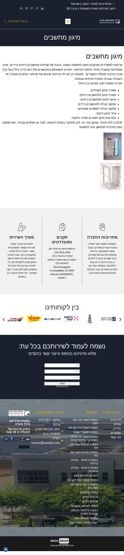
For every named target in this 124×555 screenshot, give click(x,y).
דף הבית (115, 419)
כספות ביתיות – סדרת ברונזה (84, 461)
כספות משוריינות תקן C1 (82, 480)
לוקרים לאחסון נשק (86, 475)
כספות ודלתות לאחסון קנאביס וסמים (84, 512)
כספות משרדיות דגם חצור (85, 421)
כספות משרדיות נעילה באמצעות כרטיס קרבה (84, 438)
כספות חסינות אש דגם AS (84, 454)
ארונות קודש (90, 496)
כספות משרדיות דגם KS (83, 427)
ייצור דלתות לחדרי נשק (83, 522)
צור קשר (115, 437)
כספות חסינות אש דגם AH (84, 446)
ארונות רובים (90, 501)
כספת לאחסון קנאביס (84, 506)
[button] (68, 21)
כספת (104, 122)
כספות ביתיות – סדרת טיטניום (84, 469)
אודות (117, 424)
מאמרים (116, 433)
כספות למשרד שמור (85, 432)
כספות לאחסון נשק (86, 518)
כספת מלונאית (89, 492)
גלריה (117, 428)
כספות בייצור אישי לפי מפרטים (84, 486)
